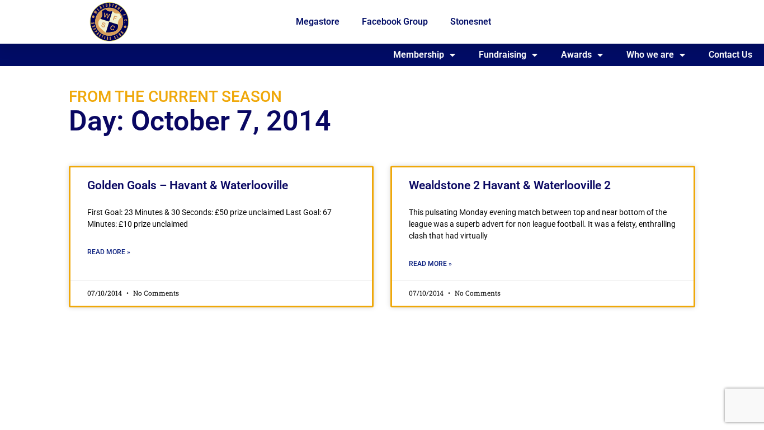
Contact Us (730, 54)
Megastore (317, 21)
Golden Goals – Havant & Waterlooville (187, 185)
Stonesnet (470, 21)
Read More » (108, 252)
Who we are (650, 54)
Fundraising (502, 54)
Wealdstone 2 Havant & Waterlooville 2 (510, 185)
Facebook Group (395, 21)
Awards (576, 54)
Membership (418, 54)
